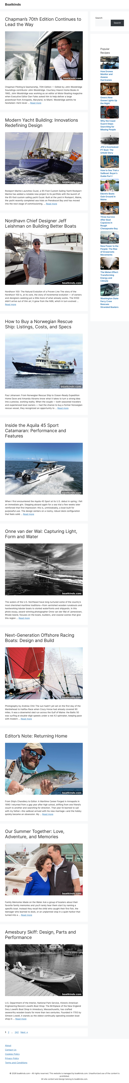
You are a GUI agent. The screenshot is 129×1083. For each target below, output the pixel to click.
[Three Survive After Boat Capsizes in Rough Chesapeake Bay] (109, 208)
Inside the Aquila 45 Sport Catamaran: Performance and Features (35, 430)
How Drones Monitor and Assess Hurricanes (106, 75)
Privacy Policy (12, 1058)
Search (98, 18)
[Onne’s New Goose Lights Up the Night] (109, 89)
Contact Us (10, 1050)
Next (24, 1032)
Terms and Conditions (16, 1062)
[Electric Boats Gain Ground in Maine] (109, 185)
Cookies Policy (12, 1054)
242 (17, 1032)
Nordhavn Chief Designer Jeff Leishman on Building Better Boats (40, 223)
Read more (35, 103)
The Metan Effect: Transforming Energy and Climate (109, 276)
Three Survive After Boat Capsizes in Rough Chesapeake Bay (109, 223)
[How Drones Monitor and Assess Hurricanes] (109, 62)
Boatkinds (13, 4)
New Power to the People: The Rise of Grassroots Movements (109, 250)
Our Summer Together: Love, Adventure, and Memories (34, 834)
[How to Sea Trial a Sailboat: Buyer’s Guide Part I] (109, 161)
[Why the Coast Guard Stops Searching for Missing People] (109, 112)
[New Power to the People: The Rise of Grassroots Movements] (109, 237)
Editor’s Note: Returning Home (36, 736)
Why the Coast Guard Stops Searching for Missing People (108, 125)
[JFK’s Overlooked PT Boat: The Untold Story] (109, 138)
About (8, 1045)
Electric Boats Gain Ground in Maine (108, 196)
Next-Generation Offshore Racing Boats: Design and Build (39, 637)
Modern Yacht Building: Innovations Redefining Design (41, 122)
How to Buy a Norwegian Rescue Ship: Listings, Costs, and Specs (39, 324)
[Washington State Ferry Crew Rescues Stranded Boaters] (109, 290)
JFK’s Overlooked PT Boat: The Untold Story (109, 150)
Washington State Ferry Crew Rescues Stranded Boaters (109, 302)
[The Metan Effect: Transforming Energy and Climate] (109, 263)
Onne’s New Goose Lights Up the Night (108, 100)
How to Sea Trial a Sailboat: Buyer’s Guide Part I (109, 173)
